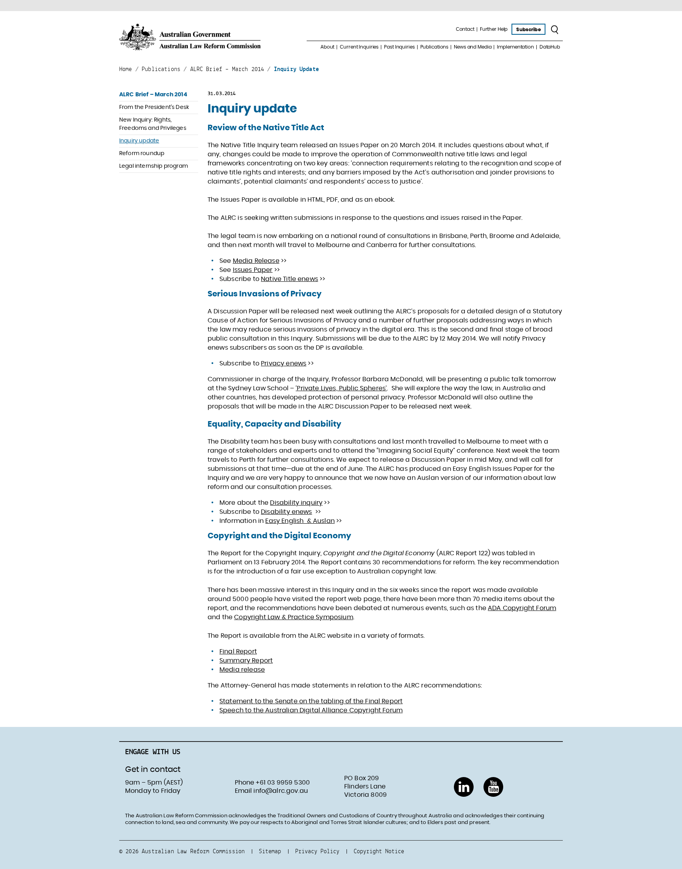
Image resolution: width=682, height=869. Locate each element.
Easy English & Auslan (300, 521)
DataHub (550, 47)
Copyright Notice (379, 851)
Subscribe (528, 29)
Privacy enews (283, 363)
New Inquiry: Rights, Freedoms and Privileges (152, 124)
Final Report (238, 651)
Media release (242, 670)
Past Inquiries (399, 47)
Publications (434, 47)
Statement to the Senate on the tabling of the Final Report (311, 701)
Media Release (256, 261)
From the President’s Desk (154, 107)
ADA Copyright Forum (522, 608)
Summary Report (246, 660)
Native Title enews (289, 279)
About (327, 47)
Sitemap (270, 851)
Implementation (515, 47)
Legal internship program (153, 166)
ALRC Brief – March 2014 (153, 94)
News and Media (472, 47)
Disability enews (286, 512)
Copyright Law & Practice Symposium (293, 617)
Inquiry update (139, 141)
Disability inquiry (296, 503)
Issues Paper (253, 270)
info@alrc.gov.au (280, 791)
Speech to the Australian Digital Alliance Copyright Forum (311, 710)
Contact (465, 29)
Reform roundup (141, 153)
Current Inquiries (359, 47)
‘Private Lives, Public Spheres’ (341, 388)
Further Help (494, 29)
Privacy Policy (317, 851)
